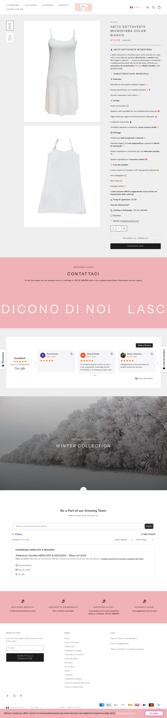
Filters (18, 534)
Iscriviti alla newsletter (25, 657)
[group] (83, 443)
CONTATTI (64, 5)
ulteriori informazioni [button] (125, 713)
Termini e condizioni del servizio (77, 683)
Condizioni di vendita (73, 679)
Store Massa (70, 666)
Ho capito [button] (154, 713)
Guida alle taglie (71, 658)
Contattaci (69, 675)
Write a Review (144, 345)
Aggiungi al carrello (135, 238)
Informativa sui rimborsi (74, 654)
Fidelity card (69, 646)
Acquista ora (135, 246)
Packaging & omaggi (73, 650)
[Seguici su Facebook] (7, 696)
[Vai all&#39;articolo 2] (10, 37)
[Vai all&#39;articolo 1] (10, 25)
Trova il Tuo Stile (71, 642)
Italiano (34, 707)
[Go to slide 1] (94, 375)
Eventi (67, 671)
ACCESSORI (47, 5)
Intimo (114, 22)
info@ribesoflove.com (130, 221)
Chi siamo (69, 662)
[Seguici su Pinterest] (21, 696)
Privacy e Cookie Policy (74, 687)
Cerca (67, 638)
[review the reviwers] (71, 354)
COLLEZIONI (31, 5)
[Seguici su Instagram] (14, 696)
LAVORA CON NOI (14, 9)
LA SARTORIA (13, 5)
